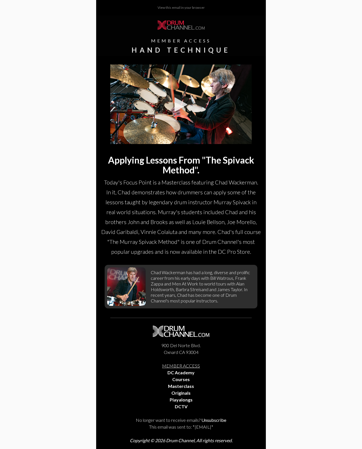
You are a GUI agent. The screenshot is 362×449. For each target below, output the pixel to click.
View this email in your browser (181, 7)
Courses (181, 379)
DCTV (181, 406)
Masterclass (181, 386)
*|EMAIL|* (203, 426)
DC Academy (181, 372)
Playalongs (181, 399)
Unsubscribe (213, 420)
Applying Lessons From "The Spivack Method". (181, 164)
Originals (181, 393)
